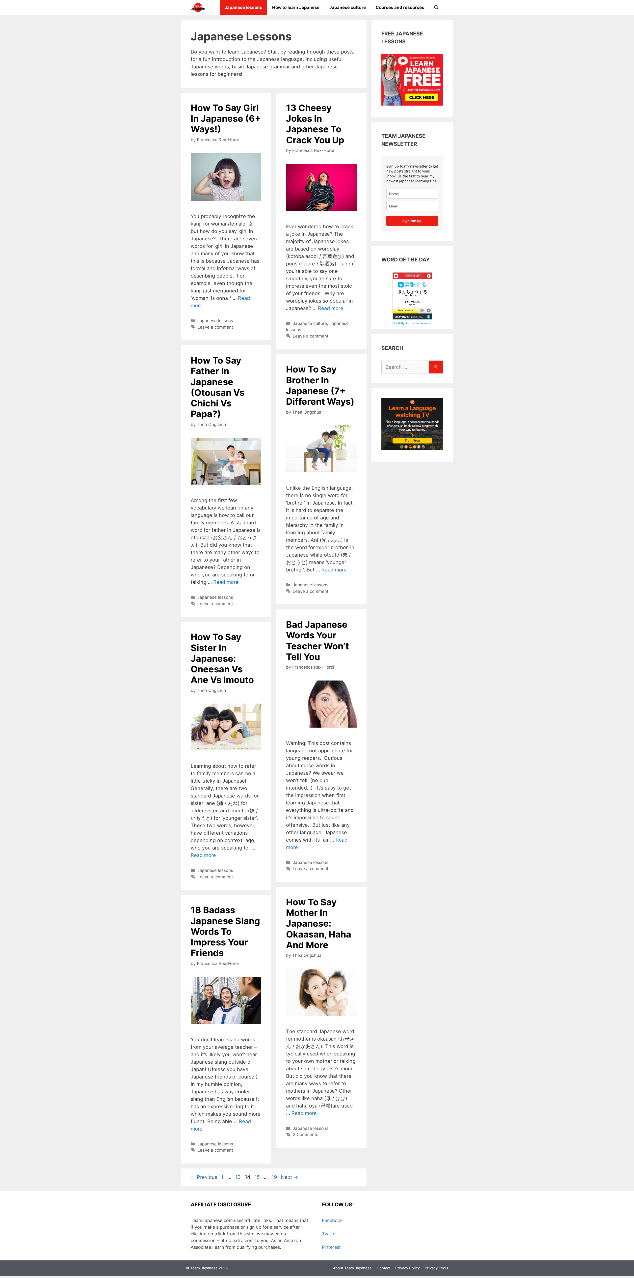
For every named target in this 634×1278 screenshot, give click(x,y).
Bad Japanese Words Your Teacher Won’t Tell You (317, 640)
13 (238, 1177)
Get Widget (400, 323)
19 (274, 1177)
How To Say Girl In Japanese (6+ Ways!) (226, 118)
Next (289, 1177)
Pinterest (331, 1247)
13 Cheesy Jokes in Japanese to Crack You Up (315, 123)
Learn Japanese (422, 323)
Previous (204, 1177)
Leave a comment (215, 327)
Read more (330, 308)
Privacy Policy (407, 1268)
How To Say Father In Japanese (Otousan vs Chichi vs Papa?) (217, 387)
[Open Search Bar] (436, 7)
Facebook (332, 1220)
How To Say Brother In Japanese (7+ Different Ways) (320, 385)
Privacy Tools (436, 1268)
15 (257, 1177)
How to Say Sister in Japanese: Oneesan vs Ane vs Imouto (222, 658)
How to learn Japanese (295, 7)
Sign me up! (412, 220)
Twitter (329, 1233)
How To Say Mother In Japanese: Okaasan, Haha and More (318, 923)
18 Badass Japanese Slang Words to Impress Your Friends (225, 931)
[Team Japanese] (198, 7)
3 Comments (305, 1134)
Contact (383, 1268)
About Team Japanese (352, 1268)
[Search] (436, 367)
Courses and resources (400, 7)
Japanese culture (347, 7)
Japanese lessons (243, 7)
